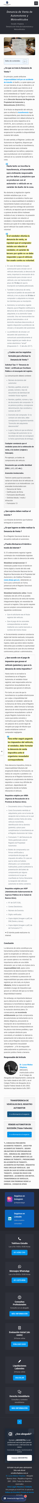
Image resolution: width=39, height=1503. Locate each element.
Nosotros (20, 1487)
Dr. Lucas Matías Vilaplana (16, 1476)
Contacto (28, 1487)
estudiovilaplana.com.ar (19, 1473)
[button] (14, 1498)
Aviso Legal (11, 1487)
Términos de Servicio (27, 1492)
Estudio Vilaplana (17, 24)
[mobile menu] (36, 3)
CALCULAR (19, 1378)
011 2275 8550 (19, 1280)
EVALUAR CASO (19, 1344)
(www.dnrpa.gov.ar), (12, 580)
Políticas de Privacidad (12, 1492)
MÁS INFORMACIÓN (20, 1314)
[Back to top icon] (19, 1422)
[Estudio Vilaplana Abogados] (7, 3)
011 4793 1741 (19, 1252)
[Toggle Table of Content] (23, 61)
